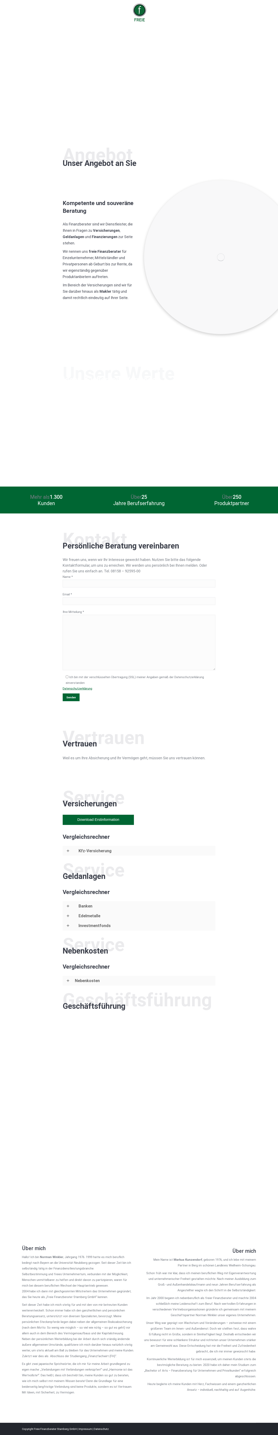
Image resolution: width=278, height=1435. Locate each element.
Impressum (85, 1429)
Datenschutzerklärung (77, 688)
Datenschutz (101, 1429)
